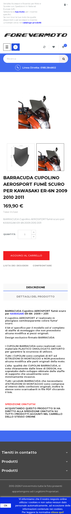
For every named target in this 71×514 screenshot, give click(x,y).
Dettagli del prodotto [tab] (36, 296)
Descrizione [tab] (35, 287)
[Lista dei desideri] (54, 47)
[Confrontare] (45, 47)
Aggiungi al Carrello (26, 255)
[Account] (66, 4)
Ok (5, 505)
